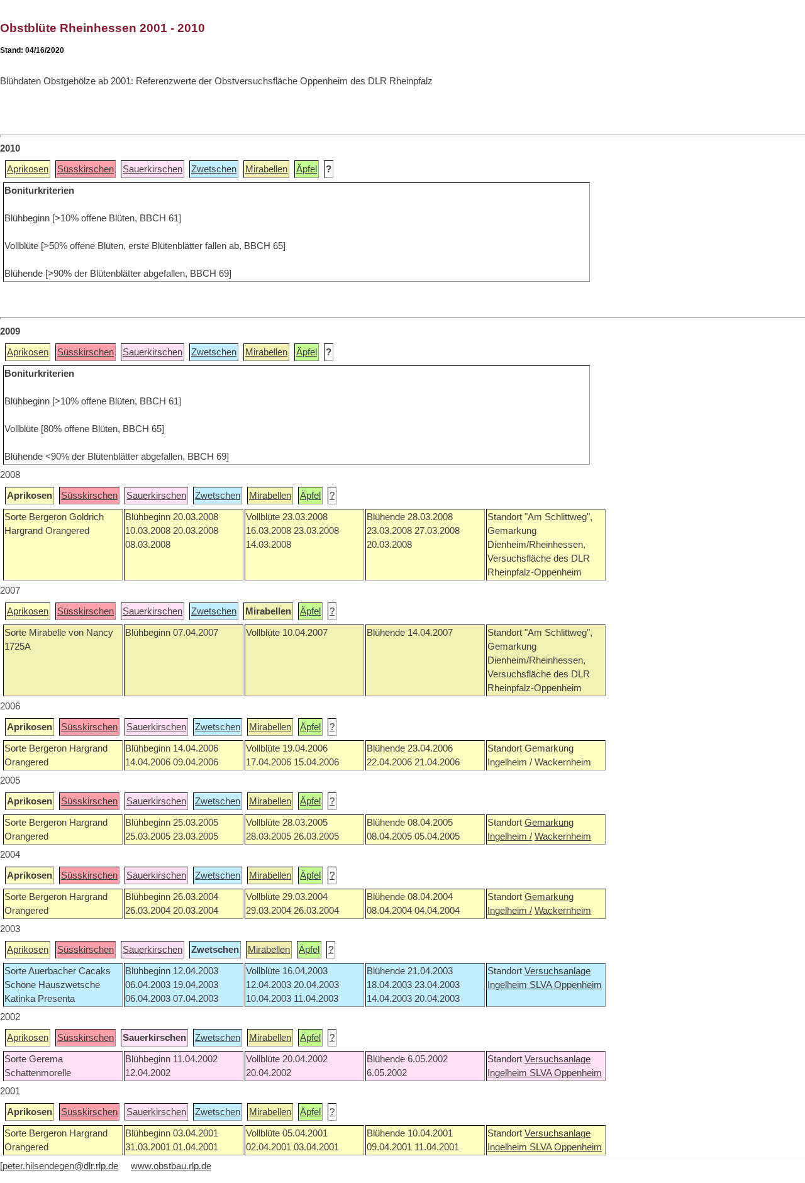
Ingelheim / (509, 836)
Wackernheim (563, 836)
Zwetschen (213, 169)
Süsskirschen (85, 169)
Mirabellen (266, 169)
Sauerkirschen (152, 169)
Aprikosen (27, 169)
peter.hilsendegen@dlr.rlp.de (60, 1166)
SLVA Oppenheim (566, 985)
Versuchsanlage (558, 971)
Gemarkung (549, 823)
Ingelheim (508, 985)
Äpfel (306, 169)
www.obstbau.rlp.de (171, 1166)
